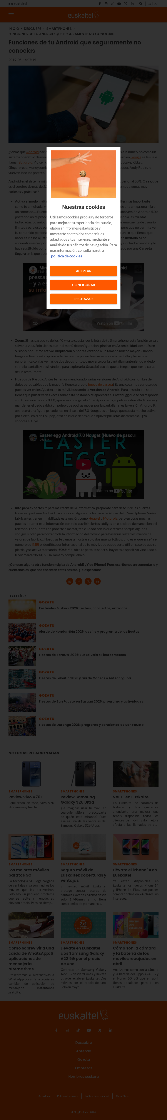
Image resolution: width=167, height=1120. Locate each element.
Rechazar (83, 299)
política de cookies (66, 256)
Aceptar (83, 271)
